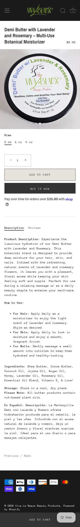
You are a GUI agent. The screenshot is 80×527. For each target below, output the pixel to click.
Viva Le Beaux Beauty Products (37, 505)
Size (8, 135)
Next (27, 455)
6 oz (29, 142)
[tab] (16, 227)
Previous (12, 455)
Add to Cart (40, 519)
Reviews (34, 227)
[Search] (63, 11)
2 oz (8, 142)
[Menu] (7, 11)
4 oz (18, 142)
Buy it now (40, 188)
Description (14, 227)
